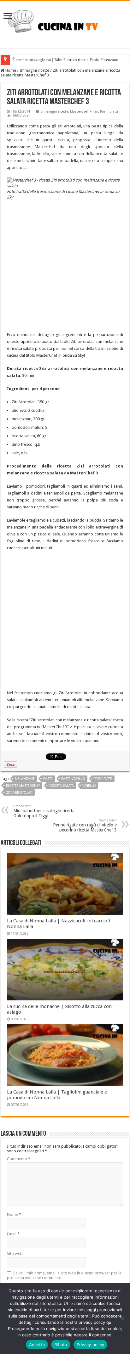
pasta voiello (73, 779)
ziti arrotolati (19, 793)
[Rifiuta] (122, 1318)
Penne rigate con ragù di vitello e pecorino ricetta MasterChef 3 (85, 825)
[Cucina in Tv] (65, 23)
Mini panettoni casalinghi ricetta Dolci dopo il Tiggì (43, 811)
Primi (94, 111)
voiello (89, 786)
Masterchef (79, 111)
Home (10, 70)
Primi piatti (109, 111)
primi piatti (103, 779)
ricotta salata (61, 786)
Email (13, 1234)
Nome (14, 1214)
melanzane (25, 779)
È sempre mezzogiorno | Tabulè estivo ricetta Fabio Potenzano (65, 59)
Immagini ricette (34, 70)
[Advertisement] (65, 266)
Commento (18, 1158)
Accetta (37, 1344)
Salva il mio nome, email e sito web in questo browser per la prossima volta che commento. (64, 1275)
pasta (48, 779)
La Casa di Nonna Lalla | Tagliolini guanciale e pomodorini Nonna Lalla (57, 1094)
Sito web (15, 1253)
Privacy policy (90, 1344)
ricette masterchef (23, 786)
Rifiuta (60, 1344)
